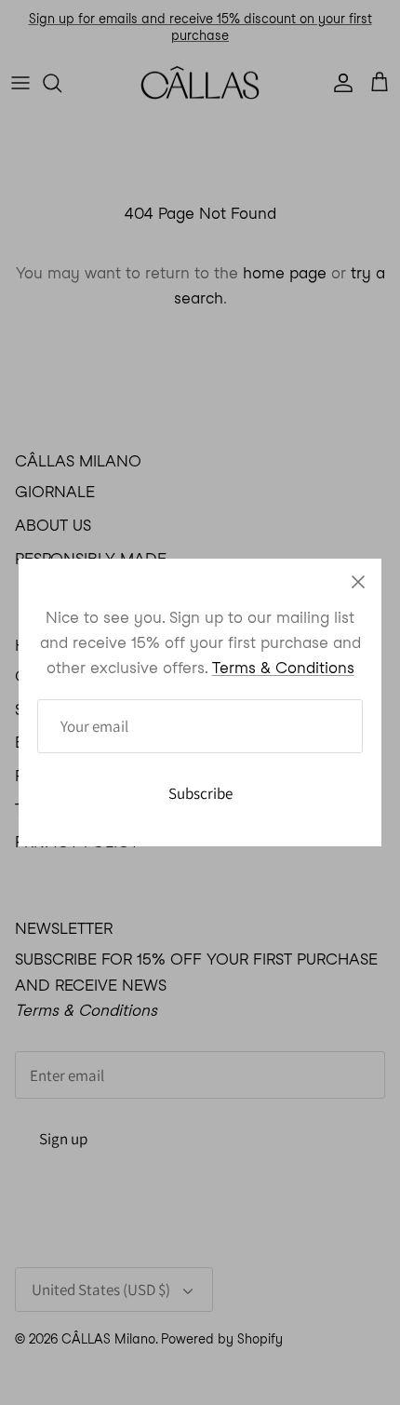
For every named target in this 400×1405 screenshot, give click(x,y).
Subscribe (200, 793)
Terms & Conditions (283, 667)
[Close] (358, 581)
